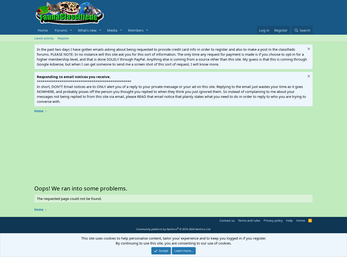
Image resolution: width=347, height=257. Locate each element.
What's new (87, 30)
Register (63, 38)
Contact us (227, 220)
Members (136, 30)
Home (43, 30)
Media (112, 30)
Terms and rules (249, 220)
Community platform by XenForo (173, 229)
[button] (71, 30)
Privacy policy (273, 220)
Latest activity (44, 38)
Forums (61, 30)
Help (289, 220)
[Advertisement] (173, 150)
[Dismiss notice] (308, 49)
